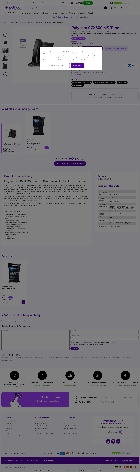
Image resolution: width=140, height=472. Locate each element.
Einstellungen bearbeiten (59, 65)
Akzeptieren (77, 65)
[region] (71, 58)
